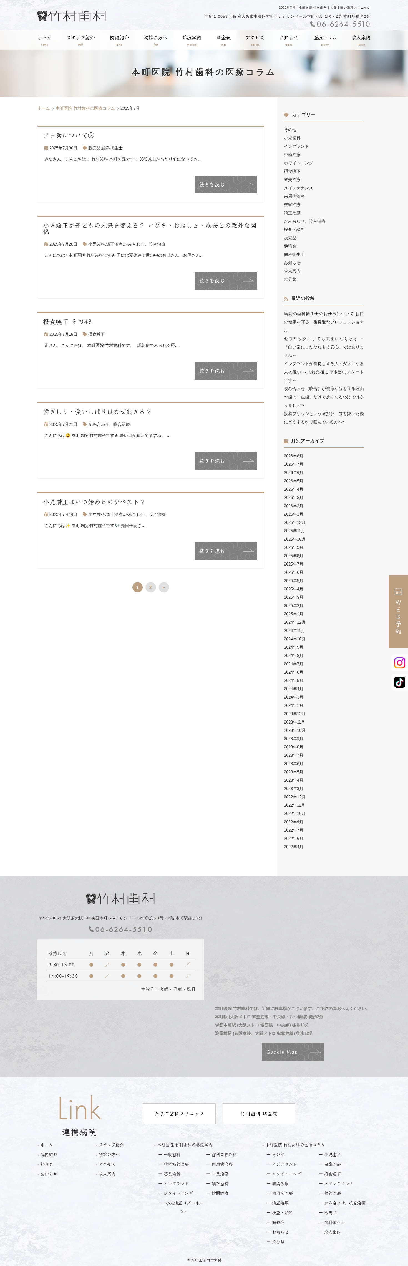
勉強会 (290, 246)
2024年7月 (293, 663)
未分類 (290, 279)
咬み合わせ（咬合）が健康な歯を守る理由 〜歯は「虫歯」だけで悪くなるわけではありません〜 (324, 396)
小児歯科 (96, 244)
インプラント (296, 146)
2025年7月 (293, 564)
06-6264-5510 (124, 929)
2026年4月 (293, 489)
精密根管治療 (176, 1164)
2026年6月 (293, 472)
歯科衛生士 (112, 148)
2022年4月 (293, 846)
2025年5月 (293, 580)
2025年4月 (293, 589)
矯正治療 (114, 244)
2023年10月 (295, 730)
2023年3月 (293, 788)
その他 (290, 129)
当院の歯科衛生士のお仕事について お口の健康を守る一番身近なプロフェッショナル (324, 322)
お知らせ (288, 40)
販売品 (94, 148)
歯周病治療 (294, 196)
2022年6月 (293, 838)
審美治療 (292, 179)
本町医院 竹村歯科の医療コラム (295, 1145)
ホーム (44, 40)
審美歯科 (172, 1174)
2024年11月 (294, 630)
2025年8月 (293, 555)
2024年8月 (293, 655)
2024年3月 (293, 697)
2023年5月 (293, 772)
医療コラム (325, 40)
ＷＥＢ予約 (398, 617)
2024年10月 (295, 638)
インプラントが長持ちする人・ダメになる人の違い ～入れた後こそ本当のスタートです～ (324, 372)
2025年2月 (293, 605)
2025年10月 (295, 539)
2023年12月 (295, 713)
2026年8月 (293, 456)
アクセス (255, 40)
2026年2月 (293, 505)
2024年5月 (293, 680)
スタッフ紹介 (80, 40)
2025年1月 (293, 614)
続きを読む (212, 184)
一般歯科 (172, 1154)
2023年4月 (293, 780)
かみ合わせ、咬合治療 (144, 244)
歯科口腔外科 (224, 1154)
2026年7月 (293, 464)
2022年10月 (295, 813)
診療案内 (191, 40)
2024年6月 (293, 672)
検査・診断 (294, 229)
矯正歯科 (220, 1183)
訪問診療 (220, 1193)
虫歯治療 (292, 154)
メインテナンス (298, 187)
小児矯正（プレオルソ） (184, 1207)
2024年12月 (295, 622)
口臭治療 (220, 1174)
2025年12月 (295, 522)
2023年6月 (293, 763)
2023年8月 (293, 747)
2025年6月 (293, 572)
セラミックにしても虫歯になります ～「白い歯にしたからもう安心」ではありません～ (324, 347)
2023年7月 (293, 755)
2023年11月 (294, 722)
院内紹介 (119, 40)
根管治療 (292, 204)
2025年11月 (294, 530)
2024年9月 (293, 647)
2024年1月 (293, 705)
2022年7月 (293, 830)
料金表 (223, 40)
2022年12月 (295, 796)
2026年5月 (293, 480)
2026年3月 (293, 497)
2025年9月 (293, 547)
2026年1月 (293, 514)
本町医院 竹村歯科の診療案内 (185, 1145)
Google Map (282, 1052)
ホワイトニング (298, 163)
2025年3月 (293, 597)
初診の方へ (155, 40)
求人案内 (361, 40)
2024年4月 (293, 688)
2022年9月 (293, 821)
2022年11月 (294, 805)
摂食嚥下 (96, 334)
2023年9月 (293, 738)
